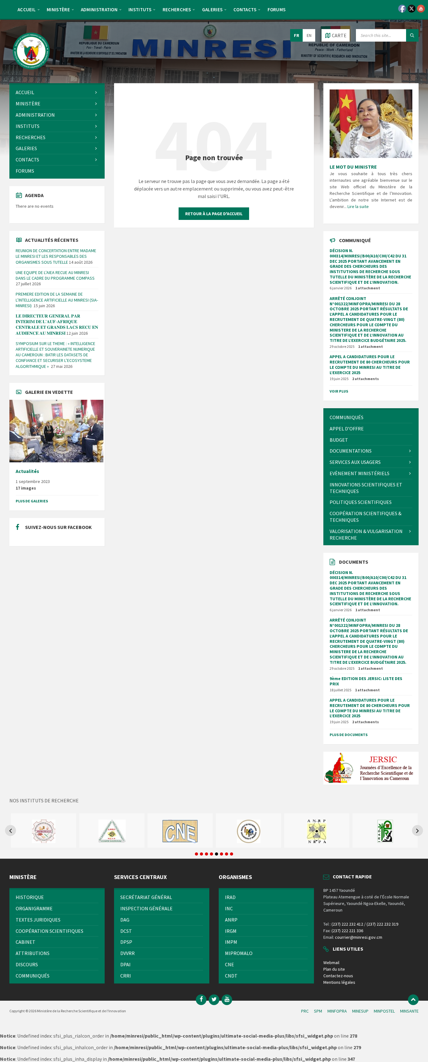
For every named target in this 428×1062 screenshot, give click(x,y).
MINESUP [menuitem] (360, 1011)
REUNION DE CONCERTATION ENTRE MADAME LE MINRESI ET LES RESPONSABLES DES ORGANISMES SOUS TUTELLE (56, 256)
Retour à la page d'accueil (214, 213)
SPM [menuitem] (318, 1011)
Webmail (331, 962)
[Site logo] (31, 71)
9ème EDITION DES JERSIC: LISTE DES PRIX (366, 681)
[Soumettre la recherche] (412, 35)
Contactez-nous (338, 975)
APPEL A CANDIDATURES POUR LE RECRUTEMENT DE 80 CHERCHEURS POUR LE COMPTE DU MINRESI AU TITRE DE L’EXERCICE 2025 (370, 364)
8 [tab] (231, 854)
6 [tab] (221, 854)
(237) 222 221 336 (347, 930)
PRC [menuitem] (305, 1011)
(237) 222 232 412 (347, 924)
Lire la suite (358, 206)
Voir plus (339, 391)
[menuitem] (27, 9)
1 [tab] (196, 854)
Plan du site (334, 969)
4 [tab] (211, 854)
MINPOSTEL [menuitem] (384, 1011)
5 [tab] (216, 854)
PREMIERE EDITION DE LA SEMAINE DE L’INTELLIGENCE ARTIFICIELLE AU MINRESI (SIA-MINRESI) (57, 299)
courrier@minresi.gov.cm (358, 937)
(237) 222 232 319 (382, 924)
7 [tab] (226, 854)
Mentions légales (339, 982)
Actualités (27, 471)
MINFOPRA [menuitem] (337, 1011)
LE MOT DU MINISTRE (353, 167)
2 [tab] (201, 854)
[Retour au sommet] (413, 999)
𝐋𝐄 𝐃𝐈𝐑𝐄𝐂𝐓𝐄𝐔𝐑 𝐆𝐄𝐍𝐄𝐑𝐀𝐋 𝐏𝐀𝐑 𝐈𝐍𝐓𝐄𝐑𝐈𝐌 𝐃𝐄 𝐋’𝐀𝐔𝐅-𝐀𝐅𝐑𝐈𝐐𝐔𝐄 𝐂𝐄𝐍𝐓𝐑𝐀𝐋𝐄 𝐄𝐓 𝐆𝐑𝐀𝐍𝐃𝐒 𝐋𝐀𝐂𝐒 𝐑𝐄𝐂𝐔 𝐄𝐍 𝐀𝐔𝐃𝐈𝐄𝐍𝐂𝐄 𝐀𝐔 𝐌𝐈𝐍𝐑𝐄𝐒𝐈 (57, 324)
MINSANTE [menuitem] (409, 1011)
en (309, 35)
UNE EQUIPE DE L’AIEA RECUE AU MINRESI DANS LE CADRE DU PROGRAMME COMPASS (55, 275)
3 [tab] (206, 854)
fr (296, 35)
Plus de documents (349, 734)
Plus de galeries (32, 501)
